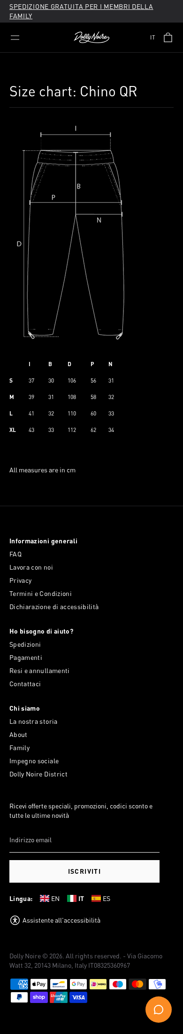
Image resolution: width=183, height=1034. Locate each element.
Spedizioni (25, 644)
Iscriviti (84, 871)
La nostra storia (33, 721)
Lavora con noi (31, 567)
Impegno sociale (34, 761)
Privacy (20, 580)
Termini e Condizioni (40, 593)
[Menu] (15, 37)
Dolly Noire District (38, 774)
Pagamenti (25, 657)
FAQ (15, 554)
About (18, 734)
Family (19, 748)
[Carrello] (168, 37)
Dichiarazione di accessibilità (54, 607)
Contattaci (25, 684)
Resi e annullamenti (39, 670)
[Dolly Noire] (91, 37)
